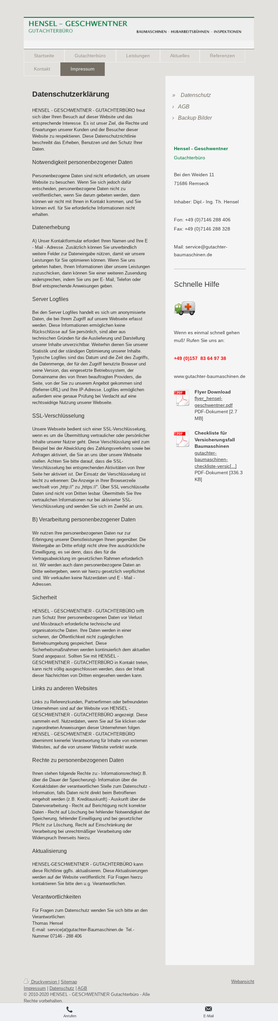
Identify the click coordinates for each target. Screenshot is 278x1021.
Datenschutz (61, 988)
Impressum (35, 988)
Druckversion (44, 981)
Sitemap (69, 981)
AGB (82, 988)
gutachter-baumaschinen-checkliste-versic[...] (216, 459)
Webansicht (242, 981)
